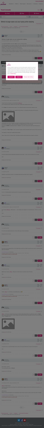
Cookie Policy (13, 73)
